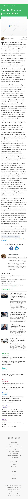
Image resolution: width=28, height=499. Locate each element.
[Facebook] (12, 438)
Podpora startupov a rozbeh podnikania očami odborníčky (18, 326)
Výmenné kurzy (14, 453)
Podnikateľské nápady (12, 5)
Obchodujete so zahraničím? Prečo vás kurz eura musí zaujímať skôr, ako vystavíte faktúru (14, 410)
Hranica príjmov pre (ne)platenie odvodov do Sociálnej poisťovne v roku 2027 (13, 388)
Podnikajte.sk (10, 487)
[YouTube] (19, 438)
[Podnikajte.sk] (14, 2)
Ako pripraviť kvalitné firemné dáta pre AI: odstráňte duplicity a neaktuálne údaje (12, 414)
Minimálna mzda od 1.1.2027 (9, 426)
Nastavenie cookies (14, 494)
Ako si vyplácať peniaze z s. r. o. (9, 372)
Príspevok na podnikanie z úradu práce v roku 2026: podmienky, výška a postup (13, 397)
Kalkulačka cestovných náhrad (14, 447)
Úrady (14, 464)
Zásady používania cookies (14, 489)
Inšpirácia (5, 5)
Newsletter (14, 466)
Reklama (14, 474)
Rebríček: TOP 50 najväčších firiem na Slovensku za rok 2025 (11, 401)
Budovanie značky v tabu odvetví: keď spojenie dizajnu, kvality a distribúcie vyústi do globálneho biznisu (13, 363)
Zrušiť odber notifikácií (14, 496)
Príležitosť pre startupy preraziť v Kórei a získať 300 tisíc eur (17, 340)
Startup (4, 236)
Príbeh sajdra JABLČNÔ (6, 283)
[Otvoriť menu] (1, 2)
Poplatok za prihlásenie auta (14, 455)
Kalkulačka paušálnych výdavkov (14, 449)
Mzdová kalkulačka (14, 445)
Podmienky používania (14, 491)
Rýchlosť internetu (14, 451)
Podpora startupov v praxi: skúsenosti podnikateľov (18, 313)
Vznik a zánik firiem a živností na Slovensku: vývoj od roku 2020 (13, 375)
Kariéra (14, 476)
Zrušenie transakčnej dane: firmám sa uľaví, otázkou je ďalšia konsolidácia (13, 384)
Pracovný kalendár (14, 457)
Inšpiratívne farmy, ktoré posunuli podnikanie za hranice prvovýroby (13, 358)
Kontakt (14, 478)
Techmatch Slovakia (14, 236)
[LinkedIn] (9, 438)
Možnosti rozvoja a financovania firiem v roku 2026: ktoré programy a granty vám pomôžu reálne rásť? (18, 296)
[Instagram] (16, 438)
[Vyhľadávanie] (26, 2)
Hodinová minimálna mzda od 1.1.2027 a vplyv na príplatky (13, 423)
